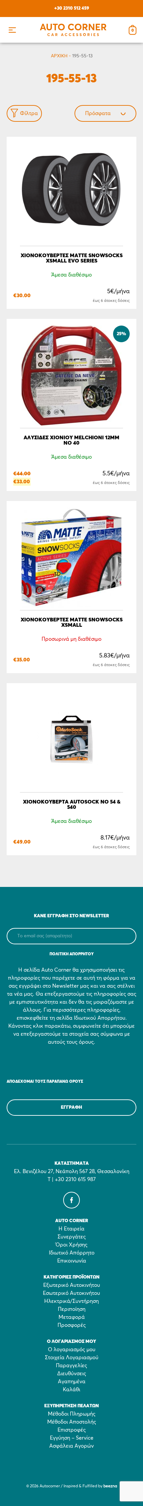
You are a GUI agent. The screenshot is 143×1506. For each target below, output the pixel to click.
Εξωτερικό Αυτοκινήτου (71, 1285)
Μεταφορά (72, 1317)
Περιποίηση (71, 1309)
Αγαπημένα (71, 1381)
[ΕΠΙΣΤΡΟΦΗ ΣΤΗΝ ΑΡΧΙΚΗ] (73, 30)
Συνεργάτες (72, 1236)
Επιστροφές (72, 1430)
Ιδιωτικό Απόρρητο (71, 1253)
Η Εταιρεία (71, 1228)
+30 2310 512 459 (71, 8)
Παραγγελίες (71, 1365)
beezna (110, 1486)
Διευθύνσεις (71, 1373)
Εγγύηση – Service (71, 1438)
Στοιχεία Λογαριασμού (71, 1357)
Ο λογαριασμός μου (71, 1349)
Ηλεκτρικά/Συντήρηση (71, 1301)
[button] (12, 30)
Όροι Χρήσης (71, 1244)
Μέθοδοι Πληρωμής (71, 1414)
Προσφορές (72, 1325)
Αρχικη (59, 56)
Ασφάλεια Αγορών (71, 1446)
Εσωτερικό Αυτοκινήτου (71, 1293)
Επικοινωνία (71, 1261)
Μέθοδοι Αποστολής (71, 1422)
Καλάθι (71, 1389)
